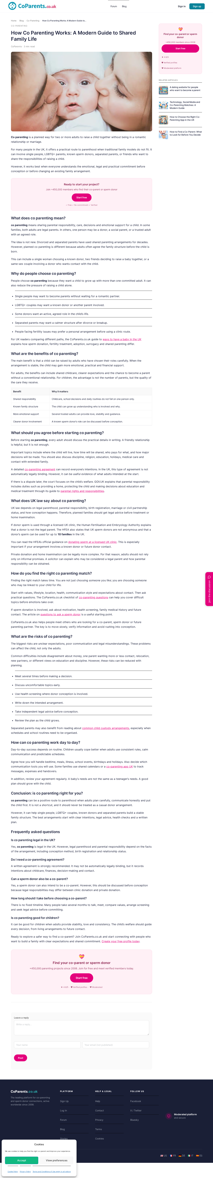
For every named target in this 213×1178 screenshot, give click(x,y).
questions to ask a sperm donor (60, 614)
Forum (63, 1119)
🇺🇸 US (163, 1155)
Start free (81, 197)
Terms (98, 1129)
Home (13, 20)
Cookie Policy (13, 1171)
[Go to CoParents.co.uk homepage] (32, 6)
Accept (21, 1160)
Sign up (197, 6)
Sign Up (64, 1101)
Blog (21, 20)
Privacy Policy (25, 1171)
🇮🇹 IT (190, 1155)
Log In (63, 1110)
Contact (99, 1110)
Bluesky (134, 1119)
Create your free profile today (120, 941)
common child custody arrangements (105, 728)
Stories (64, 1138)
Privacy (99, 1119)
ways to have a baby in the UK (122, 339)
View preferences (56, 1160)
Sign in (182, 6)
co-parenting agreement (40, 469)
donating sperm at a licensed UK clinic (92, 542)
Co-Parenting (33, 20)
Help (97, 1101)
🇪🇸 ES (199, 1155)
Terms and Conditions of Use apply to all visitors (52, 1171)
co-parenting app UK (119, 766)
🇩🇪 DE (182, 1155)
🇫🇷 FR (173, 1155)
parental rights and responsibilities (82, 491)
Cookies (99, 1138)
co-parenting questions (93, 597)
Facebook (135, 1101)
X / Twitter (135, 1110)
